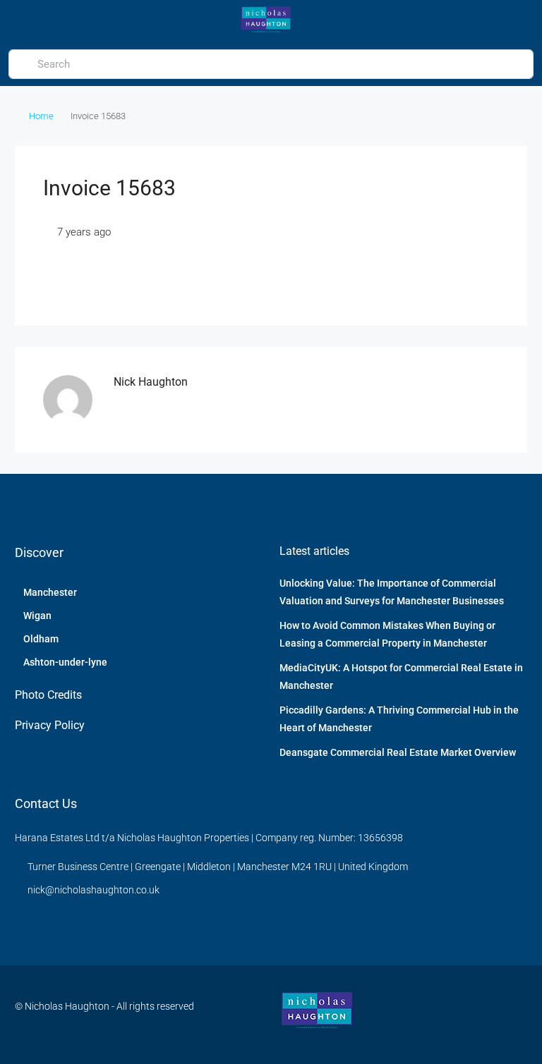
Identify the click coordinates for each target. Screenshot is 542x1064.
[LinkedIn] (490, 1014)
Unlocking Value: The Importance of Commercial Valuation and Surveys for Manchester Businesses (391, 591)
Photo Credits (48, 695)
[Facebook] (465, 1014)
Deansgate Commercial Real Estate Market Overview (397, 752)
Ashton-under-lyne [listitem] (65, 662)
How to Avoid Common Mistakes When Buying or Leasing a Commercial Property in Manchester (387, 634)
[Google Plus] (515, 1014)
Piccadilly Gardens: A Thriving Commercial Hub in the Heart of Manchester (399, 718)
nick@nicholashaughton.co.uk (93, 889)
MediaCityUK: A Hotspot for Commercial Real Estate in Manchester (401, 676)
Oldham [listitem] (41, 638)
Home (41, 116)
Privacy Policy (50, 725)
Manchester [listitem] (50, 592)
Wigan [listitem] (37, 615)
